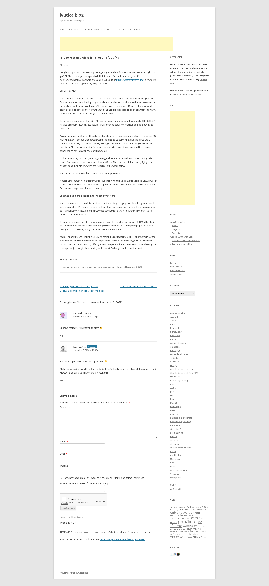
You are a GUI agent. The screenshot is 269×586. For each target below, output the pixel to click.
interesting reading (179, 380)
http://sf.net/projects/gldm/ (130, 79)
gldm (110, 266)
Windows (174, 473)
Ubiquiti (184, 534)
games (195, 518)
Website (64, 465)
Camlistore (175, 335)
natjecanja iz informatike (182, 417)
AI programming (177, 313)
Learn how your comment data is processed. (122, 539)
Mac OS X (174, 402)
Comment (66, 407)
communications (178, 343)
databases (175, 346)
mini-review (175, 414)
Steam (176, 534)
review (173, 436)
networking (175, 425)
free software (187, 515)
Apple (173, 320)
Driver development (179, 354)
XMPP (173, 485)
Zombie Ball (175, 488)
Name (64, 441)
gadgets (174, 358)
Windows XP (176, 536)
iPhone (176, 525)
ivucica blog (72, 15)
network (181, 529)
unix (172, 462)
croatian (201, 509)
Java (172, 391)
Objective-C (175, 429)
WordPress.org (177, 274)
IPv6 (172, 384)
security (174, 440)
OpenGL (173, 532)
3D (171, 507)
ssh (171, 534)
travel (173, 451)
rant (191, 532)
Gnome (173, 522)
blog (176, 510)
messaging (175, 406)
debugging (175, 350)
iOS (200, 522)
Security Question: (71, 517)
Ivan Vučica (79, 346)
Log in (173, 263)
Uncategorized (177, 458)
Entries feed (176, 266)
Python (185, 531)
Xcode (189, 537)
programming (89, 266)
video (173, 466)
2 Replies (64, 65)
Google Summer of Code (97, 29)
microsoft (192, 526)
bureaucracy (176, 331)
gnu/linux (117, 266)
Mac (172, 399)
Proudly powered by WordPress (74, 573)
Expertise (176, 233)
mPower (202, 526)
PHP (180, 531)
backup (173, 324)
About (175, 225)
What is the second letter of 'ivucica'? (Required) (84, 483)
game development (180, 517)
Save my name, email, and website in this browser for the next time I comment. (104, 477)
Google (173, 365)
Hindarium (175, 376)
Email (63, 453)
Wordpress (175, 477)
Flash (179, 515)
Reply (62, 335)
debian (175, 512)
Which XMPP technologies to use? (138, 286)
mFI (184, 526)
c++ (181, 509)
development (190, 512)
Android (174, 316)
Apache (198, 507)
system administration (180, 447)
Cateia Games (190, 509)
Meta (172, 410)
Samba (203, 532)
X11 (172, 481)
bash (172, 510)
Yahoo (203, 537)
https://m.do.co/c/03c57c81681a (188, 94)
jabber (173, 387)
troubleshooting (177, 455)
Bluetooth (174, 328)
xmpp (196, 536)
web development (178, 470)
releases (196, 532)
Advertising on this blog (128, 29)
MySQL (173, 529)
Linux (172, 395)
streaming (175, 444)
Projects (176, 229)
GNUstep (174, 361)
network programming (180, 421)
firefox (173, 515)
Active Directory (179, 507)
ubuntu (192, 534)
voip (199, 534)
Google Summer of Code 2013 (186, 240)
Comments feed (177, 270)
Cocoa (173, 339)
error (203, 513)
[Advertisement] (116, 44)
